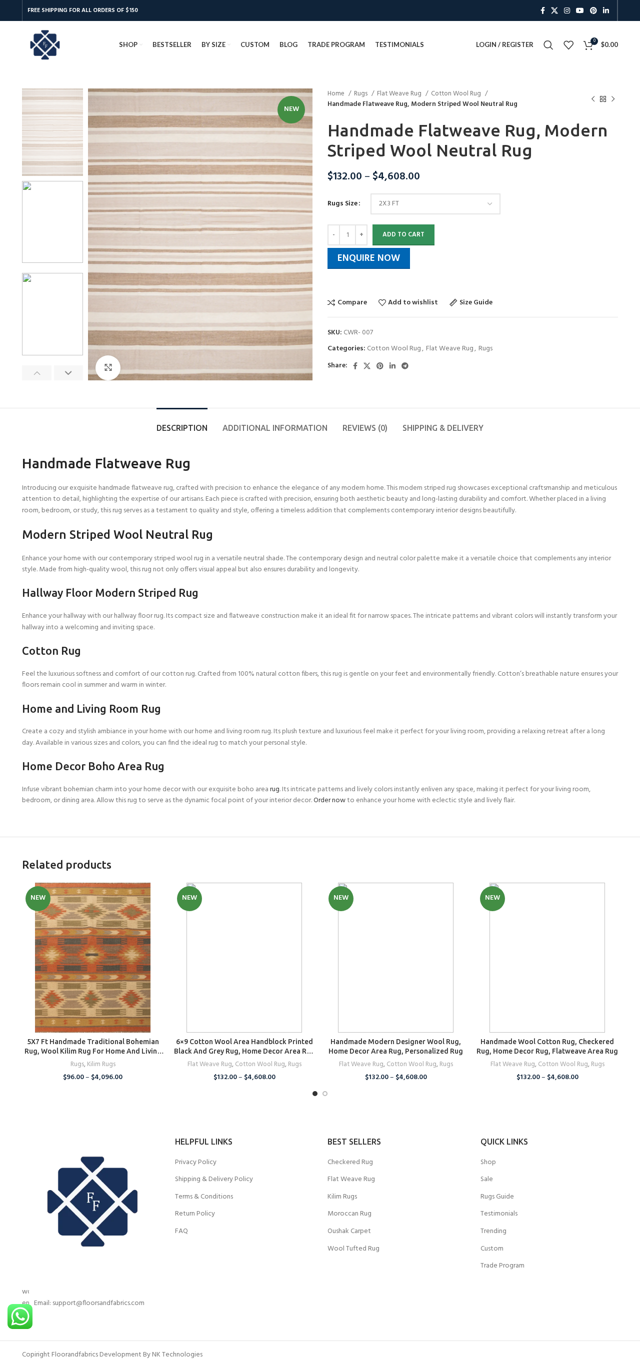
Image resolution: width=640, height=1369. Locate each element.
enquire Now (369, 258)
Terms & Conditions (204, 1197)
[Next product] (613, 99)
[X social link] (554, 10)
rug (275, 789)
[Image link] (91, 1201)
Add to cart (403, 234)
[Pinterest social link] (593, 10)
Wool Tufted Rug (354, 1249)
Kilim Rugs (101, 1065)
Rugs (361, 93)
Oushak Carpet (349, 1232)
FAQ (181, 1232)
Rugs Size (343, 203)
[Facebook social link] (543, 10)
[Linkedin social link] (606, 10)
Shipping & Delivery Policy (214, 1180)
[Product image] (93, 958)
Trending (493, 1232)
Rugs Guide (497, 1197)
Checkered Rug (350, 1163)
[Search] (548, 45)
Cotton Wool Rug (456, 93)
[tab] (182, 423)
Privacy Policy (195, 1163)
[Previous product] (593, 99)
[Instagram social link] (567, 10)
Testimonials (499, 1214)
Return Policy (195, 1214)
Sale (486, 1180)
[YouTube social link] (580, 10)
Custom (492, 1249)
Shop (488, 1163)
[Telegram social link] (405, 365)
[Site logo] (44, 44)
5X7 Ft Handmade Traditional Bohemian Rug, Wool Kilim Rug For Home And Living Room (93, 1051)
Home (337, 93)
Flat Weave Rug (400, 93)
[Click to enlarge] (108, 367)
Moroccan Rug (350, 1214)
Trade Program (502, 1266)
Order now (330, 800)
